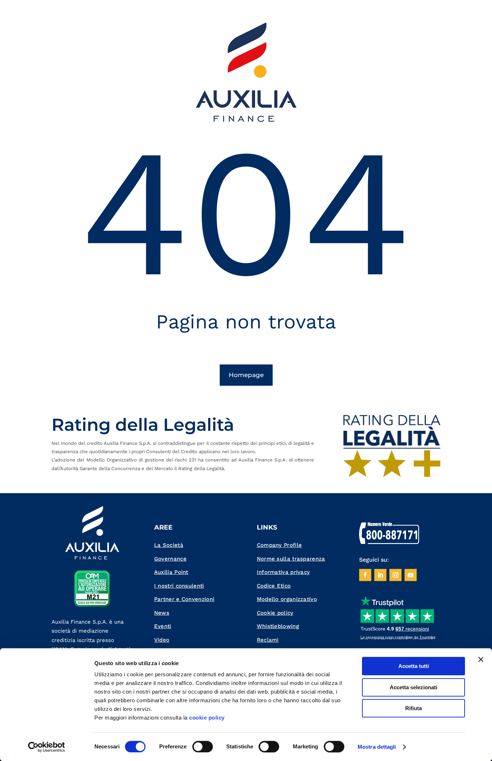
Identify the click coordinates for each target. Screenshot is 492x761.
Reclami (268, 640)
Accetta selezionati (413, 687)
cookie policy (207, 717)
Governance (170, 559)
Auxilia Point (171, 572)
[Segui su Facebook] (365, 575)
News (161, 613)
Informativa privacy (283, 572)
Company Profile (279, 545)
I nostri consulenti (179, 586)
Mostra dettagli (377, 747)
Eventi (162, 626)
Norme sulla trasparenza (291, 559)
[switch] (202, 746)
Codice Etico (274, 586)
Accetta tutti (413, 666)
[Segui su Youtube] (410, 575)
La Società (168, 545)
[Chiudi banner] (480, 659)
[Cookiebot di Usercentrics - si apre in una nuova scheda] (46, 747)
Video (162, 640)
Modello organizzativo (287, 599)
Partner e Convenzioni (184, 599)
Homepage (246, 375)
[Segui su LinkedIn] (380, 575)
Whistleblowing (278, 626)
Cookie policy (275, 613)
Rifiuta (413, 708)
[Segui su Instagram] (395, 575)
